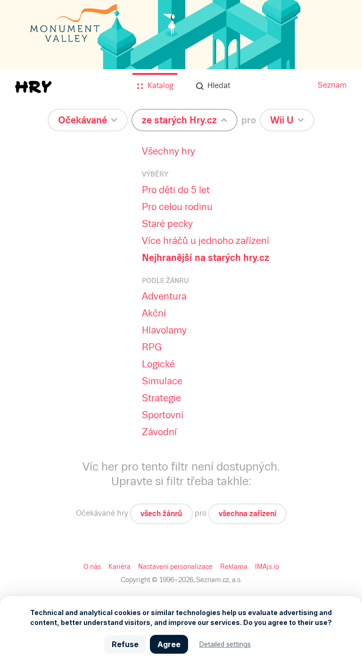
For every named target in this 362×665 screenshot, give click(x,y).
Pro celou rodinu (177, 207)
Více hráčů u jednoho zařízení (205, 240)
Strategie (161, 398)
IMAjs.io (267, 566)
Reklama (233, 566)
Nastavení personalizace (175, 566)
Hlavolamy (164, 330)
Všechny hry (168, 151)
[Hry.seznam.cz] (33, 87)
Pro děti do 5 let (176, 190)
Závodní (159, 432)
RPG (152, 347)
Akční (154, 313)
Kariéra (119, 566)
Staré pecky (167, 224)
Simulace (162, 381)
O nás (92, 566)
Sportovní (162, 415)
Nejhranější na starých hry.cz (205, 257)
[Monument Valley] (181, 57)
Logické (158, 364)
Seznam (332, 85)
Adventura (164, 296)
